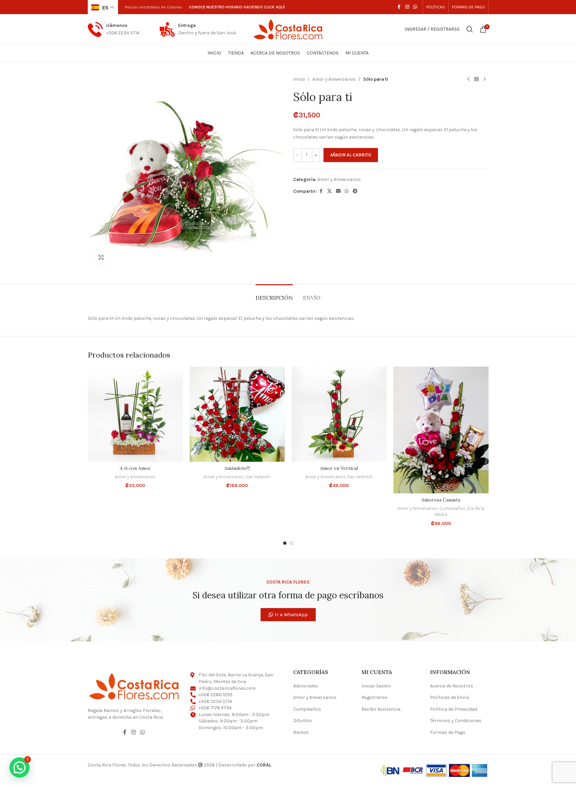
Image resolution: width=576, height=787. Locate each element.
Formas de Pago (447, 732)
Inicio (299, 79)
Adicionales (305, 686)
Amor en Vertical (339, 468)
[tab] (274, 294)
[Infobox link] (114, 29)
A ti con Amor (135, 468)
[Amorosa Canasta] (441, 430)
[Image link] (134, 685)
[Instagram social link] (407, 7)
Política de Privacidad (453, 709)
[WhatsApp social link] (415, 7)
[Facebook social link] (399, 7)
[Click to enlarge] (101, 257)
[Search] (469, 29)
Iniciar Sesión (376, 686)
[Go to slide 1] (284, 543)
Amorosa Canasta (440, 500)
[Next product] (485, 79)
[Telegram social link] (355, 191)
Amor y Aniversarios (334, 79)
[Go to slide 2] (291, 543)
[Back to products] (476, 79)
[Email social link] (338, 191)
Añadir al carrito (350, 154)
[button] (19, 767)
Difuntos (302, 720)
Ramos (301, 732)
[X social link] (329, 191)
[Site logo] (288, 29)
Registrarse (374, 697)
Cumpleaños (452, 508)
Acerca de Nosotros (451, 686)
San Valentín (258, 476)
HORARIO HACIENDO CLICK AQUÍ (255, 7)
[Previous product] (468, 79)
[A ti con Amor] (135, 414)
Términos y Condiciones (456, 720)
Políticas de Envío (449, 697)
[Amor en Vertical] (339, 414)
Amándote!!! (237, 468)
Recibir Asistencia (380, 709)
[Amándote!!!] (237, 414)
